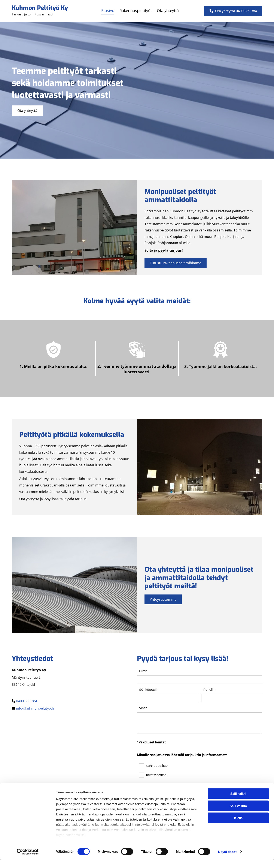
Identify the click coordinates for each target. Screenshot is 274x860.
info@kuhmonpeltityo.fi (35, 708)
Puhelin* (209, 689)
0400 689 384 (26, 701)
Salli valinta (238, 805)
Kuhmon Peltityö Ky (40, 8)
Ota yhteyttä (168, 10)
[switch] (127, 851)
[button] (233, 11)
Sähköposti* (148, 689)
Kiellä (238, 818)
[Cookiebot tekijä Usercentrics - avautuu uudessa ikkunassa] (27, 851)
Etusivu (107, 10)
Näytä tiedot (227, 851)
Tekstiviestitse (156, 775)
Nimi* (143, 671)
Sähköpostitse (156, 765)
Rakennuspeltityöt (135, 10)
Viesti (143, 708)
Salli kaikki (238, 793)
